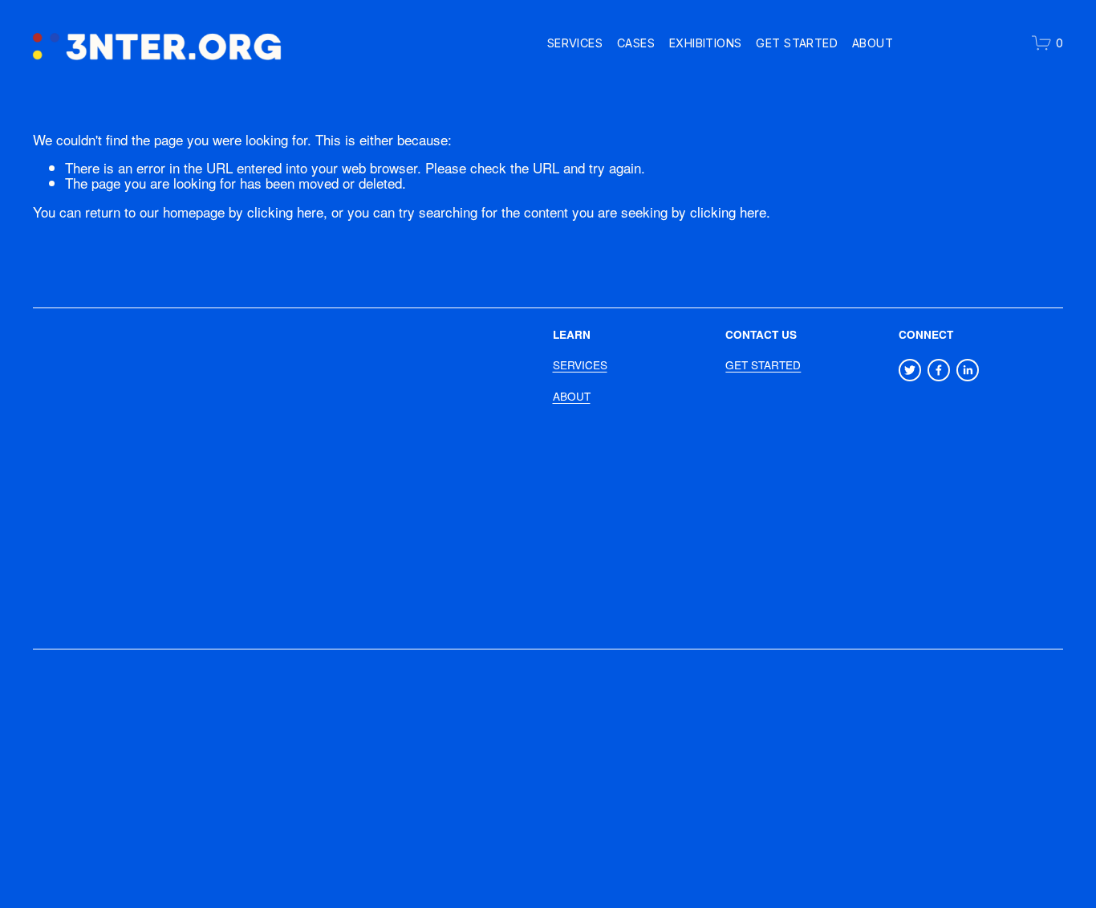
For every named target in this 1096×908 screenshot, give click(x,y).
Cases (636, 43)
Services (575, 43)
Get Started (797, 43)
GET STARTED (763, 365)
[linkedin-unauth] (967, 370)
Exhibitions (705, 43)
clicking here (285, 212)
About (872, 43)
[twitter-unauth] (910, 370)
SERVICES (580, 365)
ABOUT (572, 396)
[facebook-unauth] (939, 370)
